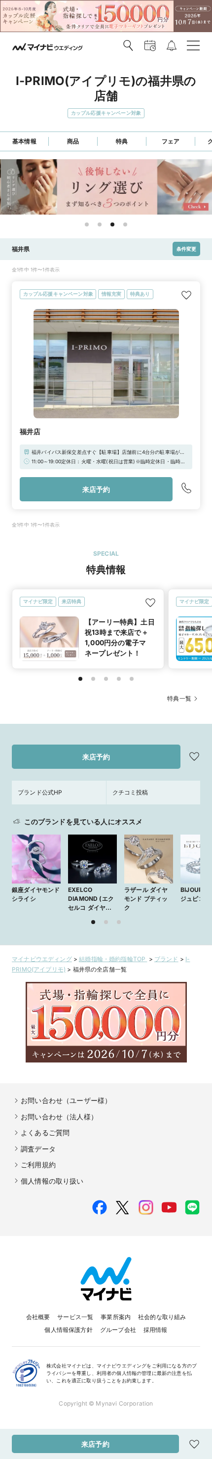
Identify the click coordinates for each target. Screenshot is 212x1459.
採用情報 (155, 1329)
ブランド (166, 959)
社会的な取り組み (162, 1317)
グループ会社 (118, 1329)
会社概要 (38, 1317)
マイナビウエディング (42, 959)
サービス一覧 (75, 1317)
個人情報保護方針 (68, 1329)
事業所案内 (116, 1317)
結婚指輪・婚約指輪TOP (113, 959)
